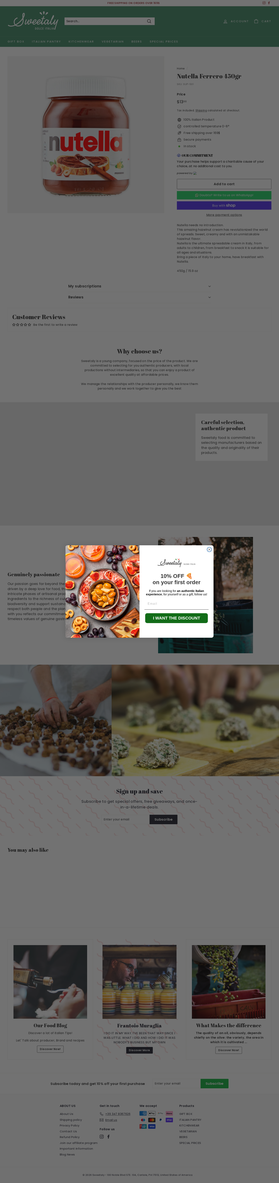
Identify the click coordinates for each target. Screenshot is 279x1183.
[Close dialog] (209, 549)
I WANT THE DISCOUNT (176, 618)
